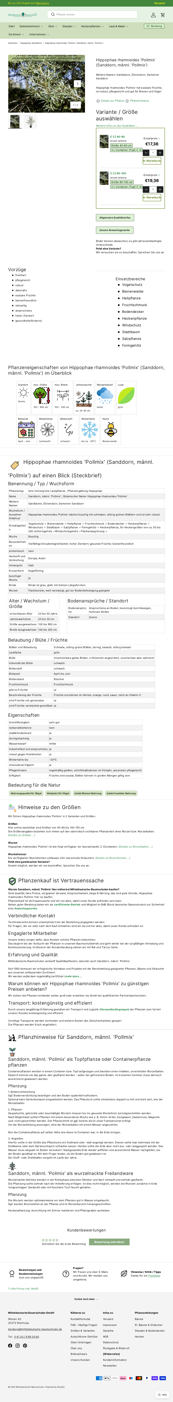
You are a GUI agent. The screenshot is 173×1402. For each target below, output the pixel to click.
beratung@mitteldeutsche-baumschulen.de (35, 1329)
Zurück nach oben (84, 1299)
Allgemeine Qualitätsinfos (115, 217)
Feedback (154, 1275)
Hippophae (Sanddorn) (31, 43)
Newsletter (110, 1365)
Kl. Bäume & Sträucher (149, 1325)
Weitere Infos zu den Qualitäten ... (117, 125)
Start (12, 26)
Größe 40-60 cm (121, 145)
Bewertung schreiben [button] (109, 1242)
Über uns (76, 1348)
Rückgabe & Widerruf (116, 1348)
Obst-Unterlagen (81, 1342)
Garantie (108, 1330)
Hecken (139, 1336)
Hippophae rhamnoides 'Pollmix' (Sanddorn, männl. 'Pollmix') (74, 43)
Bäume (139, 1319)
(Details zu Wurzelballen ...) (136, 846)
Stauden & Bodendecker (150, 1330)
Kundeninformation (115, 1359)
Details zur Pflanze (112, 100)
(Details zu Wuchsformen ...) (112, 858)
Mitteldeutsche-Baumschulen (30, 1387)
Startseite (12, 43)
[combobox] (92, 14)
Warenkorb (42, 3)
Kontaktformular (81, 1319)
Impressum (110, 1325)
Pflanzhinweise (139, 100)
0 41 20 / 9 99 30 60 (26, 1336)
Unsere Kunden (80, 1359)
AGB (105, 1336)
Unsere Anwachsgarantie (115, 230)
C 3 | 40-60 (117, 136)
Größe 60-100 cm (122, 182)
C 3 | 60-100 (118, 173)
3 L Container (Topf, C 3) (126, 150)
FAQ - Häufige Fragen (84, 1325)
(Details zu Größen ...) (21, 835)
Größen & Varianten (83, 1330)
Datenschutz (111, 1342)
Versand (159, 3)
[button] (163, 15)
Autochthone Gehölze (84, 1336)
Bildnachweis (79, 1354)
